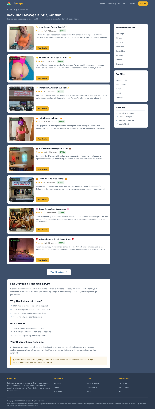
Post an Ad (58, 391)
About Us (57, 383)
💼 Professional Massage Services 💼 (53, 148)
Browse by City (114, 3)
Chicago (119, 98)
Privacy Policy (92, 387)
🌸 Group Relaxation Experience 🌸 (52, 209)
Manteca (119, 42)
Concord (119, 64)
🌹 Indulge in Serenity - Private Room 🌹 (55, 239)
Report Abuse (124, 387)
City (15, 10)
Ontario (119, 60)
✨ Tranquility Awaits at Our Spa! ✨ (53, 88)
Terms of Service (93, 383)
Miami (118, 93)
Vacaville (119, 55)
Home (102, 3)
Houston (119, 89)
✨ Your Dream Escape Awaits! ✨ (52, 27)
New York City (121, 80)
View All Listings (57, 272)
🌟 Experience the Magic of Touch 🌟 (53, 57)
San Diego (120, 34)
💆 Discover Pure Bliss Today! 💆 (51, 178)
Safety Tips (123, 383)
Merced (119, 38)
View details (42, 48)
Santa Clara (120, 51)
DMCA (89, 391)
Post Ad (143, 3)
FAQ (124, 3)
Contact (132, 3)
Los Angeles (121, 85)
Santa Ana (120, 47)
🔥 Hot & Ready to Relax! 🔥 (49, 118)
